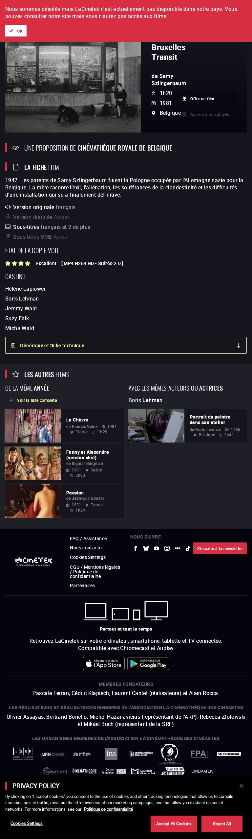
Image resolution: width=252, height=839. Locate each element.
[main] (126, 807)
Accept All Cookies (174, 824)
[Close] (241, 786)
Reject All (222, 824)
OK (20, 31)
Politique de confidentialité (108, 809)
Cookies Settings (26, 823)
